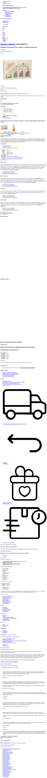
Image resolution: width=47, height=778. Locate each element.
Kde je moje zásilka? (6, 610)
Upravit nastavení (15, 661)
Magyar (8, 761)
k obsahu (4, 2)
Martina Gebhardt (7, 44)
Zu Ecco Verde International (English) (7, 744)
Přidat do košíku (3, 98)
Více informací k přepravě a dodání (6, 104)
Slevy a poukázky (6, 600)
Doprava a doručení (6, 597)
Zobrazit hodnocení (4, 365)
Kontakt (4, 626)
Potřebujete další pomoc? (7, 601)
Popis (2, 136)
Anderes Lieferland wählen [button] (5, 746)
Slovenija (9, 754)
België (7, 773)
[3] (5, 165)
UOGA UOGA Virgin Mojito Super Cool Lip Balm (12, 384)
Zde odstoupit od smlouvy (5, 647)
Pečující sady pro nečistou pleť (8, 376)
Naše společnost (6, 625)
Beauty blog (5, 615)
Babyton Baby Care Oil (7, 381)
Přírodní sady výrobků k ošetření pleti (9, 372)
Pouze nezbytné (8, 661)
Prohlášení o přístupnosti (7, 641)
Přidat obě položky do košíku (6, 135)
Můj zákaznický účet (6, 603)
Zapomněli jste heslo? (7, 609)
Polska (7, 760)
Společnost (5, 644)
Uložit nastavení (3, 736)
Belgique (8, 772)
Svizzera (8, 766)
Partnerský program (6, 620)
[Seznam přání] (4, 28)
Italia (6, 750)
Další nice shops (6, 645)
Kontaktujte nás (8, 15)
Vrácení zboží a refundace (7, 598)
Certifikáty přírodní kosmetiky (8, 617)
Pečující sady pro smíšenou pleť (8, 375)
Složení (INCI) (4, 159)
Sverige (8, 758)
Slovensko (9, 768)
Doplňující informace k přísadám (7, 213)
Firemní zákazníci (6, 602)
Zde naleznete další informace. (5, 550)
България (9, 763)
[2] (13, 169)
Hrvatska (8, 759)
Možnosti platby (8, 14)
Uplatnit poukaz (6, 611)
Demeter (20, 158)
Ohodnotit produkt (4, 344)
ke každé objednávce (11, 8)
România (8, 757)
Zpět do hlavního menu (7, 1)
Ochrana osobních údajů (7, 639)
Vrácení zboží (7, 12)
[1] (14, 164)
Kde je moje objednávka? (9, 11)
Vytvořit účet (5, 26)
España (8, 753)
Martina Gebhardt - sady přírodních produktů (11, 373)
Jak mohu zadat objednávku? (8, 596)
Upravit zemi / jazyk (13, 634)
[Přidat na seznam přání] (0, 100)
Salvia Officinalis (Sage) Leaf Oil (9, 182)
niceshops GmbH (9, 636)
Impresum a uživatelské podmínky (9, 638)
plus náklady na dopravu (12, 87)
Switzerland (10, 767)
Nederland (9, 771)
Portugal (8, 774)
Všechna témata (8, 16)
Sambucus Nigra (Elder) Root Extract (25, 181)
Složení (4, 616)
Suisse (7, 765)
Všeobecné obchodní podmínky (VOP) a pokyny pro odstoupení (14, 640)
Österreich (9, 749)
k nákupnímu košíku (6, 3)
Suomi (7, 762)
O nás (4, 624)
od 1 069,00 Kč (15, 7)
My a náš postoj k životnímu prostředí (9, 618)
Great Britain (11, 752)
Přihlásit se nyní (5, 22)
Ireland (7, 770)
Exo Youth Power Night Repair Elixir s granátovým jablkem (14, 382)
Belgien (8, 775)
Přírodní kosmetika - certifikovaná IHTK (10, 374)
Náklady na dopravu (8, 13)
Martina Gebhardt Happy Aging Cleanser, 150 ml (10, 133)
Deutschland (10, 751)
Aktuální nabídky (6, 619)
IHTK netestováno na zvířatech (12, 158)
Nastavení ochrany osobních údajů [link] (9, 642)
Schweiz (8, 764)
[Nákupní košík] (25, 30)
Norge (7, 776)
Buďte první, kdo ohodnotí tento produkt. (27, 367)
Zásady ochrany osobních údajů (29, 659)
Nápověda (4, 10)
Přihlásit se (5, 607)
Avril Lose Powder (6, 385)
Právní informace (4, 214)
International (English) (16, 748)
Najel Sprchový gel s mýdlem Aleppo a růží (11, 383)
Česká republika (13, 769)
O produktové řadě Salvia (6, 212)
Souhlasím (2, 661)
